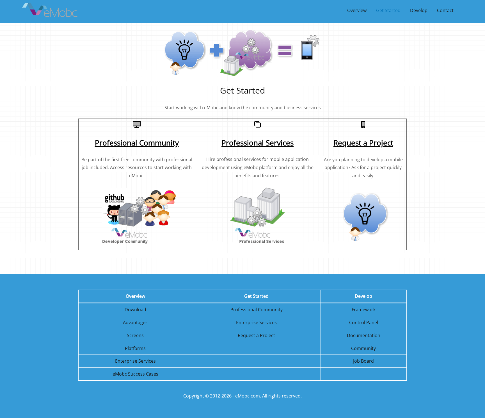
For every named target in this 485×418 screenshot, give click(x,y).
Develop (418, 10)
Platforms (135, 348)
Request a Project (256, 335)
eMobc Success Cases (135, 374)
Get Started (388, 10)
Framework (364, 309)
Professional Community (256, 309)
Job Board (363, 361)
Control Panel (363, 322)
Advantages (135, 322)
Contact (445, 10)
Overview (357, 10)
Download (135, 309)
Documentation (363, 335)
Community (363, 348)
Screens (135, 335)
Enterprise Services (256, 322)
